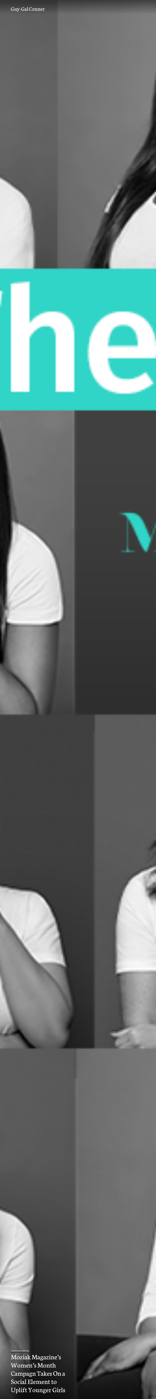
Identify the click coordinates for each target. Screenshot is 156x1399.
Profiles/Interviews (20, 1351)
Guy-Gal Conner (28, 8)
